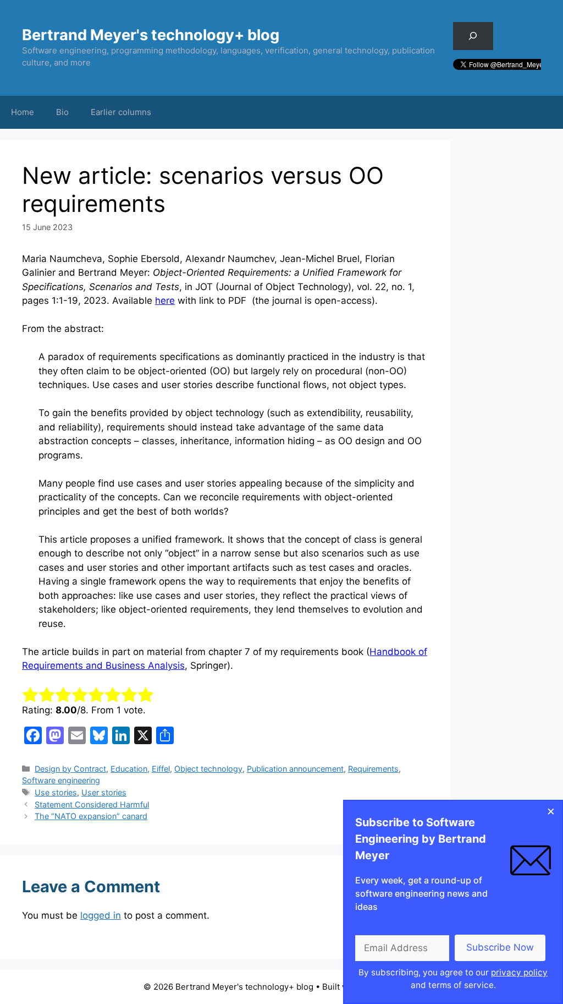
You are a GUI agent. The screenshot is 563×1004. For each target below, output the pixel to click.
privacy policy (519, 972)
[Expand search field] (473, 36)
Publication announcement (295, 768)
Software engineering (61, 780)
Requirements (373, 768)
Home (22, 112)
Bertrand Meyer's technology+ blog (150, 35)
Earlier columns (121, 112)
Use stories (56, 792)
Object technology (208, 768)
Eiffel (161, 768)
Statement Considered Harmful (92, 804)
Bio (62, 112)
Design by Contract (70, 768)
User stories (103, 792)
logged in (100, 915)
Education (129, 768)
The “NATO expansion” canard (91, 816)
